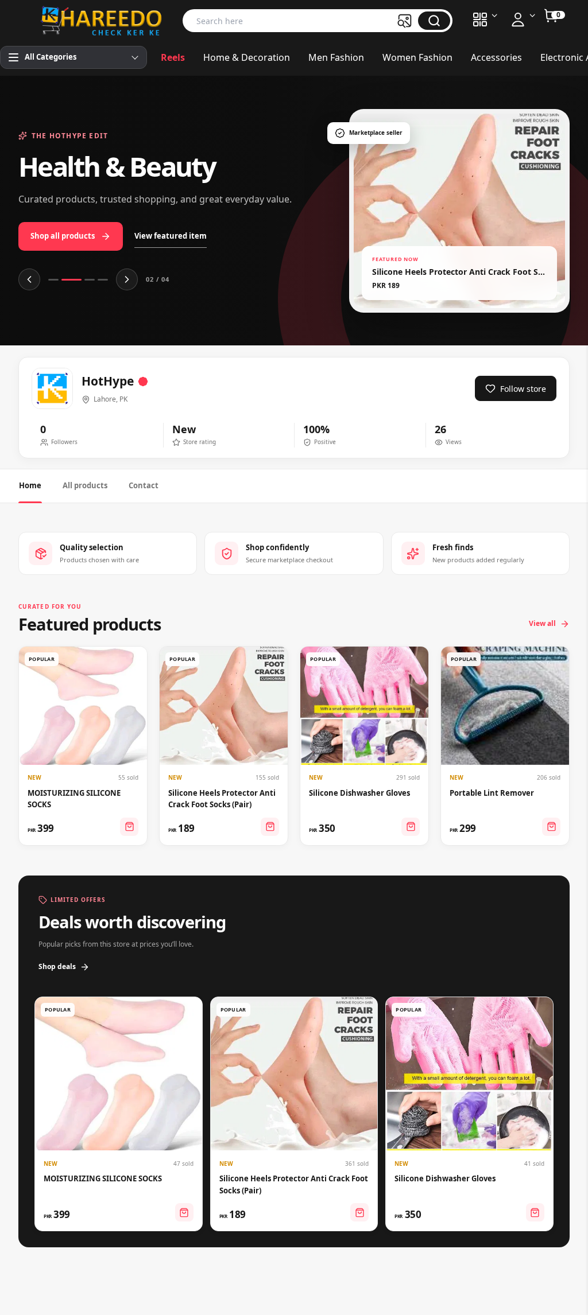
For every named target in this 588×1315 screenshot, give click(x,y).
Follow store (523, 388)
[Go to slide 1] (53, 280)
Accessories (496, 57)
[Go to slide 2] (71, 280)
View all (542, 623)
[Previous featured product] (29, 279)
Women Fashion (417, 57)
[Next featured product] (127, 279)
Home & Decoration (246, 57)
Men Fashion (336, 57)
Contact (143, 485)
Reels (173, 57)
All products (85, 485)
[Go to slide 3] (89, 280)
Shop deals (57, 966)
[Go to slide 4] (103, 280)
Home (30, 485)
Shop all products (62, 236)
